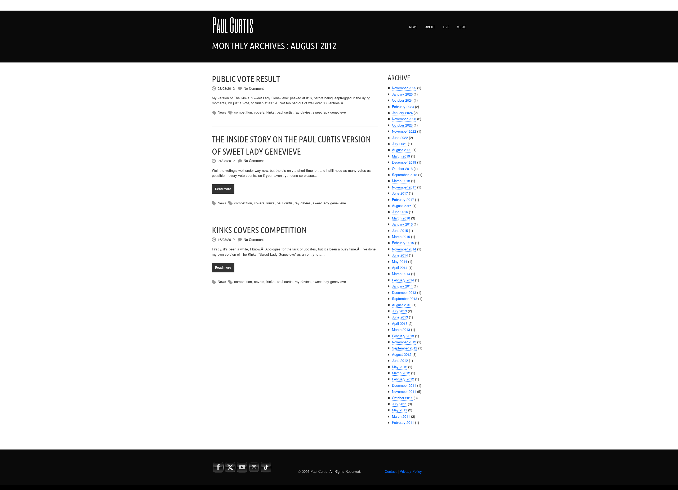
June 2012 (400, 360)
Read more (223, 189)
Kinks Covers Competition (259, 230)
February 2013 (403, 335)
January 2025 (402, 94)
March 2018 (401, 180)
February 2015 (403, 242)
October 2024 (402, 100)
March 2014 (401, 273)
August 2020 (401, 149)
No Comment (254, 88)
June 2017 (400, 193)
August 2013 (401, 304)
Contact (391, 471)
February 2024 (403, 106)
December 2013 (404, 292)
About (430, 27)
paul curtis (285, 112)
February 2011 (403, 422)
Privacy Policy (411, 471)
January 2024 (402, 112)
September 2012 (404, 347)
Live (446, 27)
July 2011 (399, 403)
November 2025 (404, 87)
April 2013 (399, 323)
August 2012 (401, 354)
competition (243, 112)
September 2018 (404, 174)
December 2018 (404, 162)
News (413, 27)
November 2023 (404, 118)
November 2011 (404, 391)
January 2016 (402, 224)
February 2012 (403, 378)
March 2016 (401, 218)
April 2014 (399, 267)
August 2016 (401, 205)
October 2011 (402, 397)
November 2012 (404, 341)
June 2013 (400, 317)
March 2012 (401, 372)
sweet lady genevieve (329, 112)
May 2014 (399, 261)
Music (461, 27)
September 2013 (404, 298)
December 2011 (404, 385)
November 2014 (404, 248)
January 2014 (402, 286)
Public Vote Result (246, 79)
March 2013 (401, 329)
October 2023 (402, 125)
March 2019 (401, 156)
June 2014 (400, 255)
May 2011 (399, 409)
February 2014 (403, 279)
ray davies (303, 112)
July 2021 (399, 143)
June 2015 (400, 230)
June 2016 (400, 211)
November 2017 (404, 187)
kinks (270, 112)
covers (259, 112)
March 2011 (401, 416)
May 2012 (399, 366)
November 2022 (404, 131)
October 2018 (402, 168)
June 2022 (400, 137)
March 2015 (401, 236)
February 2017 (403, 199)
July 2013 (399, 310)
